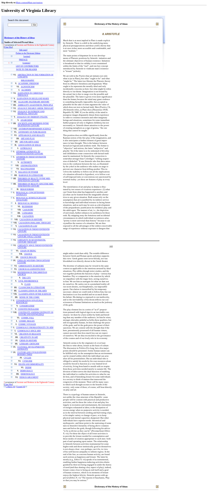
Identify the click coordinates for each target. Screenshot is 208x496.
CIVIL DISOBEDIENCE (28, 281)
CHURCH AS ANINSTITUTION (31, 269)
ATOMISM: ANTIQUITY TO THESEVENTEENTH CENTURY (29, 153)
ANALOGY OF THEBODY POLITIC (32, 117)
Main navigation (35, 2)
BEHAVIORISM (27, 189)
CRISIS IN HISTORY (28, 341)
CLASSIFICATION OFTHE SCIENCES (35, 294)
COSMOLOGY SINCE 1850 (29, 331)
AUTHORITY (26, 162)
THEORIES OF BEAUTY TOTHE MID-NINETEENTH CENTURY (34, 180)
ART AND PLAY (28, 139)
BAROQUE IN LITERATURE (31, 175)
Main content (22, 2)
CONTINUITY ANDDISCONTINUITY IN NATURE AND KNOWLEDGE (35, 313)
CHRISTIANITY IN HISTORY (31, 266)
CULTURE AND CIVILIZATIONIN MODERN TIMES (31, 353)
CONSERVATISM (27, 306)
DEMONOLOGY (28, 374)
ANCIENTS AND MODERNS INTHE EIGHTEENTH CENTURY (33, 124)
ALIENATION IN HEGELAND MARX (33, 99)
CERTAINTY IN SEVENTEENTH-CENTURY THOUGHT (32, 241)
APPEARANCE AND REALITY (31, 135)
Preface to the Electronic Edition (28, 53)
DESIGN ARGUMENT (29, 377)
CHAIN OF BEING (28, 251)
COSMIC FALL (27, 318)
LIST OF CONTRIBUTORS (27, 66)
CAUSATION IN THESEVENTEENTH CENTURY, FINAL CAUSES (34, 236)
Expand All (20, 387)
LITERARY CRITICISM (29, 344)
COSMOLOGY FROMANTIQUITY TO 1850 (34, 328)
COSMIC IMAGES (27, 321)
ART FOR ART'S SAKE (29, 142)
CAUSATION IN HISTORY (31, 220)
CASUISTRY (28, 210)
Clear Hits (8, 47)
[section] (26, 56)
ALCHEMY (26, 90)
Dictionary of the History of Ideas (19, 38)
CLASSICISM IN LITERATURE (32, 288)
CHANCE (28, 254)
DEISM (28, 368)
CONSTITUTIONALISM (28, 309)
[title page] (23, 50)
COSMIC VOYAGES (27, 324)
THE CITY (26, 278)
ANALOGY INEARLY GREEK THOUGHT (35, 108)
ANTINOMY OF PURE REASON (32, 132)
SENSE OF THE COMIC (29, 297)
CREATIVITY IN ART (29, 337)
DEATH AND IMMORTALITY (31, 364)
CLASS (27, 284)
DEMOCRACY (26, 371)
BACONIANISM (28, 169)
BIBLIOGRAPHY (27, 80)
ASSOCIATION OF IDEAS (29, 145)
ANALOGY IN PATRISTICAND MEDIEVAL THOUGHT (31, 113)
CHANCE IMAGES (28, 257)
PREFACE (23, 60)
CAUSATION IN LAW (28, 226)
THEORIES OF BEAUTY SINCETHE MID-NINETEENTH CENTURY (36, 185)
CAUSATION (28, 216)
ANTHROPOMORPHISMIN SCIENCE (35, 129)
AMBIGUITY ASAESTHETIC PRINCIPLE (35, 105)
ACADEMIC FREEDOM (28, 83)
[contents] (26, 63)
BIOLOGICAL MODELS (28, 203)
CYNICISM (27, 361)
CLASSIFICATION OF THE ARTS (32, 291)
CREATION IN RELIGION (30, 334)
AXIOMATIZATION (29, 166)
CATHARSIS (27, 213)
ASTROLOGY (26, 148)
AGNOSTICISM (27, 87)
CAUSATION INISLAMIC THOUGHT (35, 223)
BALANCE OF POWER (28, 172)
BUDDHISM (27, 207)
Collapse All (10, 387)
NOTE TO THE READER (26, 69)
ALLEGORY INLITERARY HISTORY (33, 102)
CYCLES (27, 358)
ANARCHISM (26, 120)
